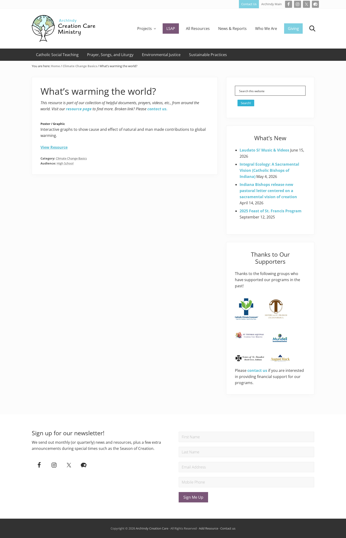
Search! (246, 103)
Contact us (227, 528)
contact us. (157, 108)
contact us (257, 370)
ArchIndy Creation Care (152, 528)
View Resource (54, 147)
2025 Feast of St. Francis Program (271, 211)
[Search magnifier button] (300, 90)
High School (65, 163)
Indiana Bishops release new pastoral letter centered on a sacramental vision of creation (268, 190)
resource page (79, 108)
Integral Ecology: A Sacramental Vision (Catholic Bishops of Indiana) (269, 170)
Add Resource (208, 528)
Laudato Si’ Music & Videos (264, 150)
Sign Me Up (193, 497)
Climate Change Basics (71, 158)
